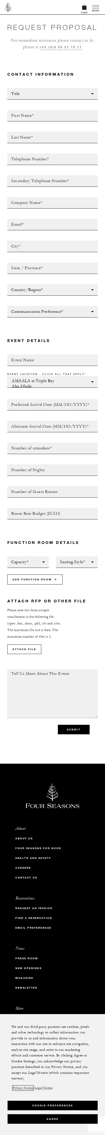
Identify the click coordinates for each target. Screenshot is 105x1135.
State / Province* (24, 263)
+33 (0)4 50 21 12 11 (61, 47)
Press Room (26, 958)
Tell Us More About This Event (38, 670)
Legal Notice (43, 1088)
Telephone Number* (26, 154)
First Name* (19, 111)
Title (12, 89)
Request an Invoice (33, 908)
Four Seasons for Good (38, 848)
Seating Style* (70, 557)
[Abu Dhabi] (51, 386)
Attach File (24, 649)
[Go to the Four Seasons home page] (8, 7)
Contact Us (26, 877)
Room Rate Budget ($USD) (32, 509)
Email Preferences (33, 927)
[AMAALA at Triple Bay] (51, 381)
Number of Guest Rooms (31, 487)
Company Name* (22, 198)
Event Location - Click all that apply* (46, 374)
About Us (24, 838)
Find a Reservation (33, 918)
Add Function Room (32, 579)
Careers (23, 867)
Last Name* (18, 133)
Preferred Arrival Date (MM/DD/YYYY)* (45, 400)
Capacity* (16, 557)
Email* (13, 220)
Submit (74, 729)
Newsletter (26, 987)
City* (12, 242)
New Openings (28, 968)
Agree (53, 1119)
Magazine (24, 978)
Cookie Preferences (52, 1105)
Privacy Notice (23, 1088)
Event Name (18, 355)
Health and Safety (33, 858)
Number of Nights (25, 465)
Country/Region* (24, 285)
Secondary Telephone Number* (38, 176)
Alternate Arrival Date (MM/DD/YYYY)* (45, 422)
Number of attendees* (29, 444)
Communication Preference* (35, 307)
